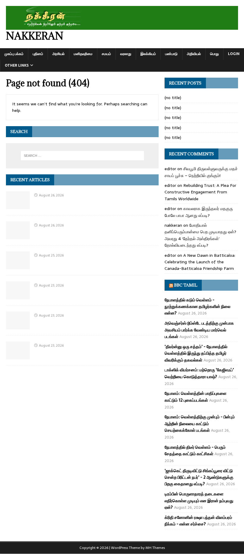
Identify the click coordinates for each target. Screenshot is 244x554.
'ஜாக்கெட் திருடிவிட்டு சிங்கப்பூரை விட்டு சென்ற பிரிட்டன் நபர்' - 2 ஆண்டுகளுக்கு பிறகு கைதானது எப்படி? (199, 477)
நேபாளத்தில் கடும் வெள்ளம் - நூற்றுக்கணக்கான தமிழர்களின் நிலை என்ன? (197, 307)
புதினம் (38, 54)
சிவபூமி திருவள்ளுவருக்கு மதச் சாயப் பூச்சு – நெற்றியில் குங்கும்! (201, 172)
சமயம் (106, 54)
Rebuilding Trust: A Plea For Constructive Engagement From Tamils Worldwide (200, 192)
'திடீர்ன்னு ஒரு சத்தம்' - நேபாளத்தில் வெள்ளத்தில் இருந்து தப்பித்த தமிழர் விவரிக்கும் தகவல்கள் (196, 353)
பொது (214, 54)
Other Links (17, 65)
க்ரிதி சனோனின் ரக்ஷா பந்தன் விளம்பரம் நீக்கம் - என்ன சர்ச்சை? (198, 520)
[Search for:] (82, 156)
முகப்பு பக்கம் (14, 54)
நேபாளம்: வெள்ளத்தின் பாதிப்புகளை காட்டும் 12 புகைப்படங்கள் (195, 396)
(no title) (173, 97)
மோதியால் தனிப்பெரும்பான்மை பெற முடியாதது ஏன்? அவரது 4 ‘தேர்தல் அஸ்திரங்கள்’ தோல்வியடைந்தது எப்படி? (200, 235)
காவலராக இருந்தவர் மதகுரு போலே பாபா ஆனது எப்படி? (199, 211)
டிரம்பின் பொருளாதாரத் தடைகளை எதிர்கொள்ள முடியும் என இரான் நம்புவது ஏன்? (199, 501)
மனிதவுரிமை (83, 54)
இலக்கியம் (148, 54)
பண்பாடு (171, 54)
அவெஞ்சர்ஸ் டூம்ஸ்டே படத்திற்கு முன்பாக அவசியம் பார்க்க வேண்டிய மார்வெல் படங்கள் (199, 330)
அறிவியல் (194, 54)
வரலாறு (125, 54)
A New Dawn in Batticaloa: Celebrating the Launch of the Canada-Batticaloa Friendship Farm (200, 262)
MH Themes (155, 548)
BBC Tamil (185, 285)
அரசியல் (58, 54)
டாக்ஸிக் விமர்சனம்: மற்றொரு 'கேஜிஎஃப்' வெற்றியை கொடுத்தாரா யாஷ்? (199, 373)
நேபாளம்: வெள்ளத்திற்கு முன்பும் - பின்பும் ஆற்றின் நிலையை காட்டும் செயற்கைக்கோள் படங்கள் (200, 424)
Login (234, 54)
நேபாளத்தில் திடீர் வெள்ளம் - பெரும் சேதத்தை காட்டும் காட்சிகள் (195, 450)
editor (170, 168)
